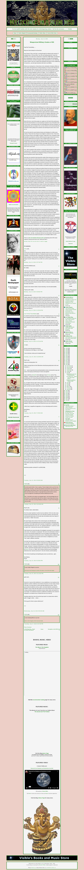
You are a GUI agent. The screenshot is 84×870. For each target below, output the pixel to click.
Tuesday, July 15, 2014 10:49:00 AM (33, 504)
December (69, 365)
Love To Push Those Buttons (30, 313)
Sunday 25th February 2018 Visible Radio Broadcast (69, 328)
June (68, 382)
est (24, 344)
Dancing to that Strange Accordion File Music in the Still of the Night (39, 570)
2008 (67, 397)
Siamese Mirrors (69, 332)
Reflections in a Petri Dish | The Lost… (70, 87)
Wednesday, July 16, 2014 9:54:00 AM (34, 611)
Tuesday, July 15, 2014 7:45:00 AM (33, 413)
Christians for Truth (69, 411)
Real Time (70, 94)
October (68, 368)
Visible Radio (68, 325)
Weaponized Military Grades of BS (42, 42)
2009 (67, 396)
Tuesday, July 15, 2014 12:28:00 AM (33, 356)
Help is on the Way (69, 342)
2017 (67, 360)
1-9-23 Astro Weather (69, 423)
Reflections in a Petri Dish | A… (69, 90)
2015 (67, 363)
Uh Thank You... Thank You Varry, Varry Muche (72, 377)
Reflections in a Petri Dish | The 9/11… (70, 79)
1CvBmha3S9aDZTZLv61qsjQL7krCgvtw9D (13, 64)
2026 (67, 348)
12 (58, 614)
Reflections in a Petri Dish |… (71, 76)
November (69, 367)
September (69, 370)
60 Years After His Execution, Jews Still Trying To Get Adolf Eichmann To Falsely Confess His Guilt (69, 415)
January (68, 389)
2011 (67, 393)
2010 (67, 394)
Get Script (67, 94)
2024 (67, 351)
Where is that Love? (69, 333)
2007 (67, 398)
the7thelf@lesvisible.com (51, 867)
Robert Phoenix (69, 422)
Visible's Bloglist (21, 33)
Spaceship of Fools (69, 426)
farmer (27, 549)
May (68, 383)
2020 (67, 356)
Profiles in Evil (68, 336)
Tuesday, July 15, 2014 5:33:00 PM (33, 560)
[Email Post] (47, 241)
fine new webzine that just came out (37, 237)
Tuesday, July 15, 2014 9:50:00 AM (33, 480)
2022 (67, 353)
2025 (67, 349)
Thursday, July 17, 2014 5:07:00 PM (33, 623)
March (68, 386)
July (68, 372)
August (68, 371)
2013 (67, 390)
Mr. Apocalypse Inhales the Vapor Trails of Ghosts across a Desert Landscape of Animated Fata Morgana (70, 321)
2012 (67, 392)
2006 (67, 400)
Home (42, 629)
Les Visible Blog (69, 317)
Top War (67, 405)
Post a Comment (27, 627)
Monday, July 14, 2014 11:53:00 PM (33, 310)
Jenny (25, 248)
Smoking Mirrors (69, 297)
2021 (67, 355)
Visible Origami (68, 307)
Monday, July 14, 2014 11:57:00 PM (33, 341)
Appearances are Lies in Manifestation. (71, 375)
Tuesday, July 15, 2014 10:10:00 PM (33, 573)
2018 (67, 359)
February (69, 387)
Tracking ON (74, 94)
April (68, 385)
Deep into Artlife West (70, 425)
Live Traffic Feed (71, 65)
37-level (48, 374)
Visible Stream (68, 341)
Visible (25, 483)
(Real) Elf (34, 374)
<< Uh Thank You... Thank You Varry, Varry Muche (29, 630)
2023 (67, 352)
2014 (67, 364)
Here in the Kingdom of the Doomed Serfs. (34, 620)
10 (58, 564)
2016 (67, 361)
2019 (67, 357)
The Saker (67, 418)
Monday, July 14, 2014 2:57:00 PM (33, 262)
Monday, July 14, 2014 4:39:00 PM (33, 291)
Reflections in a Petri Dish (71, 68)
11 (58, 577)
